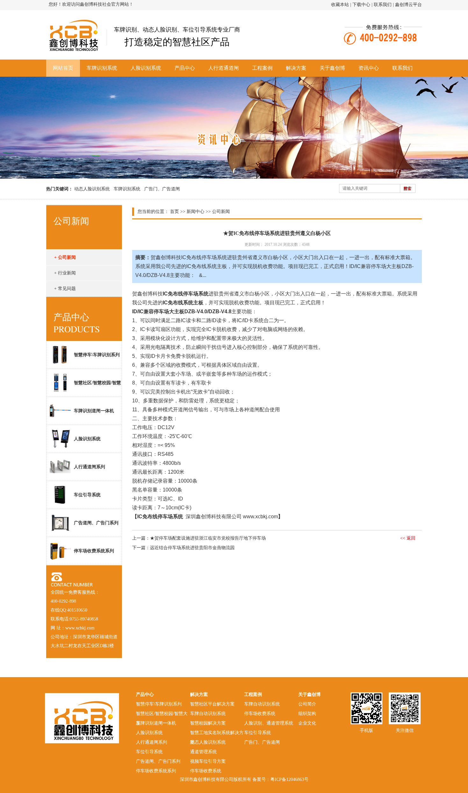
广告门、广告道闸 (162, 189)
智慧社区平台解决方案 (212, 704)
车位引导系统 (87, 494)
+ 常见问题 (65, 288)
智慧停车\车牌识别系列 (97, 354)
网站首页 (63, 68)
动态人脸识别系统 (92, 189)
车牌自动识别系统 (208, 713)
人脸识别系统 (146, 68)
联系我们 (383, 4)
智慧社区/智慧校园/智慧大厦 (83, 388)
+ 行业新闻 (65, 273)
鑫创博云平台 (408, 4)
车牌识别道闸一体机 (94, 410)
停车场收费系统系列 (94, 551)
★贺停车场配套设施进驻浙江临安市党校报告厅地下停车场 (208, 538)
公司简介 (307, 704)
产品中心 (184, 68)
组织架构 (307, 713)
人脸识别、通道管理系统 (268, 723)
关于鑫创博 (332, 68)
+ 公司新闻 (65, 257)
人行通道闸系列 (89, 466)
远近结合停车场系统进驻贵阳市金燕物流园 (192, 547)
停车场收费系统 (205, 770)
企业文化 (307, 723)
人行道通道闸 (223, 68)
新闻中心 (195, 211)
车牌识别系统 (102, 68)
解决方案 (296, 68)
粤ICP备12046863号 (289, 779)
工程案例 (262, 68)
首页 (174, 211)
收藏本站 (340, 4)
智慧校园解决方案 (208, 723)
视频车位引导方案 (208, 761)
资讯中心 (368, 68)
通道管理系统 (203, 751)
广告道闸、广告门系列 (96, 522)
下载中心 (361, 4)
